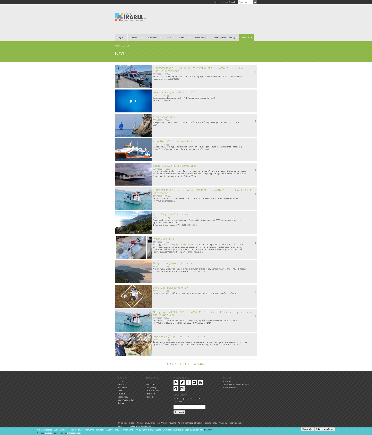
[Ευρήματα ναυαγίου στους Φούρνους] (133, 271)
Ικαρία (119, 37)
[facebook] (188, 383)
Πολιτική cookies (152, 391)
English (216, 2)
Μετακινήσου (198, 37)
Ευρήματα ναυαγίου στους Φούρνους (172, 263)
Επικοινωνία (150, 394)
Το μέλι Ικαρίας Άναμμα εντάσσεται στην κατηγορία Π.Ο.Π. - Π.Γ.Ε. (187, 336)
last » (202, 363)
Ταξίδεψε (181, 37)
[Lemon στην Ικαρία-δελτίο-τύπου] (133, 296)
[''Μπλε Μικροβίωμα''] (133, 247)
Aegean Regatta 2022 (164, 117)
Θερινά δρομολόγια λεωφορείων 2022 (173, 214)
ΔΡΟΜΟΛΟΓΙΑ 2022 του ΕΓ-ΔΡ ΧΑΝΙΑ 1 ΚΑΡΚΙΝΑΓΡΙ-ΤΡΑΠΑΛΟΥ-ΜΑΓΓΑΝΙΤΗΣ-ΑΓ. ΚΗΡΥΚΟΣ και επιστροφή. (202, 191)
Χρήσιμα (244, 37)
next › (196, 363)
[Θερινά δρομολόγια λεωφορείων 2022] (133, 222)
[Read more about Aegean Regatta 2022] (255, 121)
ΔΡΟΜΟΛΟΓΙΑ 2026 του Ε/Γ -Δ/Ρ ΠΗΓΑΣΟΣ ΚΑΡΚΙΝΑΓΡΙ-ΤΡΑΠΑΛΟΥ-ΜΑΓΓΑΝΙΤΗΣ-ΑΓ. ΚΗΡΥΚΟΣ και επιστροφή (198, 69)
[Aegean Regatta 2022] (133, 125)
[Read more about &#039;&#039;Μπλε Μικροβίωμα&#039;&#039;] (255, 243)
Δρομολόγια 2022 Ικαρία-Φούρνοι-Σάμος (174, 165)
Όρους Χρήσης (60, 433)
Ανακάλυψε (134, 37)
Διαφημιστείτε (151, 384)
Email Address (179, 401)
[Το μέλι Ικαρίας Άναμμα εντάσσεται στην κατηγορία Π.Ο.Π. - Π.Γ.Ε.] (133, 344)
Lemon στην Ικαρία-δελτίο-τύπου (170, 287)
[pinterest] (175, 389)
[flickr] (194, 383)
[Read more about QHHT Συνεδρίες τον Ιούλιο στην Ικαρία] (255, 97)
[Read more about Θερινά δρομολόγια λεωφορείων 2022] (255, 219)
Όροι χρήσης (151, 387)
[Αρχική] (130, 16)
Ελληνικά (224, 2)
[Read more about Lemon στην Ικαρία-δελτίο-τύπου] (255, 292)
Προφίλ (148, 381)
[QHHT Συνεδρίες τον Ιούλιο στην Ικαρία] (133, 100)
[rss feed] (176, 383)
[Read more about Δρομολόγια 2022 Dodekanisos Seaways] (255, 145)
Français (232, 2)
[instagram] (182, 389)
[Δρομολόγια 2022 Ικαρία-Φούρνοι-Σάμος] (133, 174)
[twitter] (182, 383)
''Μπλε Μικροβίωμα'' (164, 238)
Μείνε (167, 37)
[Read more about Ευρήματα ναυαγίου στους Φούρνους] (255, 267)
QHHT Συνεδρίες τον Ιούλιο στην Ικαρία (174, 92)
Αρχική (117, 46)
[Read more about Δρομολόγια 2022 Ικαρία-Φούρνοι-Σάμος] (255, 170)
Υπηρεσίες (149, 397)
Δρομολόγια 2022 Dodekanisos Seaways (174, 141)
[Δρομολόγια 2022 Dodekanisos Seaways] (133, 149)
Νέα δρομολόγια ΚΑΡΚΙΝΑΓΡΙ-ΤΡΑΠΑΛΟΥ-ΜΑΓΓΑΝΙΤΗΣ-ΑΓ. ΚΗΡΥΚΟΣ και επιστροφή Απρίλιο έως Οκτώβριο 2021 (202, 313)
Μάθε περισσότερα (324, 429)
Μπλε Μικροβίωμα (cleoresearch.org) (182, 244)
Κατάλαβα (307, 429)
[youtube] (200, 383)
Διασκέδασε (152, 37)
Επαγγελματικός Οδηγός (222, 37)
